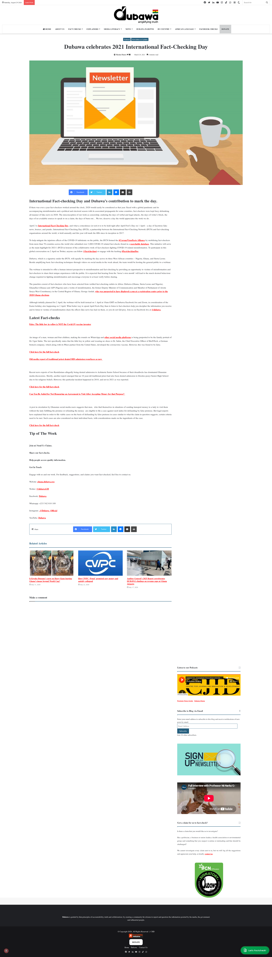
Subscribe (183, 731)
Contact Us (143, 947)
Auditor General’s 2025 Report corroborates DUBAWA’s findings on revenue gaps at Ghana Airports (147, 581)
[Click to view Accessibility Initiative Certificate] (136, 937)
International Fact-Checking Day (53, 225)
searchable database (139, 243)
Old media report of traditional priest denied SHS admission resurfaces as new (66, 359)
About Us (59, 29)
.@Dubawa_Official (48, 510)
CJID (152, 931)
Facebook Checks (208, 29)
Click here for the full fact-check (44, 351)
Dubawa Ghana (199, 701)
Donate (136, 942)
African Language (184, 29)
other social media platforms (117, 337)
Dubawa (42, 496)
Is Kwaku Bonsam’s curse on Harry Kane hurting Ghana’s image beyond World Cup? (50, 580)
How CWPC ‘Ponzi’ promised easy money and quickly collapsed (98, 580)
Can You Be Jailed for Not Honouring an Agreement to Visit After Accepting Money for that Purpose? (77, 393)
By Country (163, 29)
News (128, 29)
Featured (127, 39)
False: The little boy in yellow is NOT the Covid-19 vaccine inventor (60, 324)
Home (48, 29)
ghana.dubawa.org (46, 481)
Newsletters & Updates (140, 39)
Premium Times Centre (185, 701)
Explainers (92, 29)
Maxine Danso (121, 54)
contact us (209, 853)
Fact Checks (74, 29)
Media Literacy (112, 29)
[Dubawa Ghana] (136, 15)
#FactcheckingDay (130, 251)
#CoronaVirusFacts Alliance (132, 240)
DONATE (225, 29)
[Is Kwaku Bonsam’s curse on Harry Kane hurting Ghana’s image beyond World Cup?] (51, 563)
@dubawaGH (42, 488)
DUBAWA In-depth (145, 29)
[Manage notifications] (6, 950)
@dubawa (156, 309)
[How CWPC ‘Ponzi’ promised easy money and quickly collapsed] (100, 563)
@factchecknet (90, 251)
